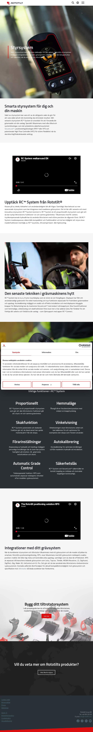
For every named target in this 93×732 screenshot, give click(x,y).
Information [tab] (46, 352)
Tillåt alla (76, 385)
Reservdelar (5, 702)
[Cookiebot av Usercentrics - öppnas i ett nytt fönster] (80, 345)
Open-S (4, 712)
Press (3, 705)
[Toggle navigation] (83, 3)
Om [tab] (76, 352)
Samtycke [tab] (16, 352)
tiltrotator (23, 568)
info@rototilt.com (86, 716)
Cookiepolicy (6, 718)
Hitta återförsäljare (46, 672)
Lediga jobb (5, 699)
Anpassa (45, 385)
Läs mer (46, 616)
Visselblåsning (6, 721)
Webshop (5, 707)
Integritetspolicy (7, 715)
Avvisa (17, 385)
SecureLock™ (10, 128)
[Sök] (73, 2)
